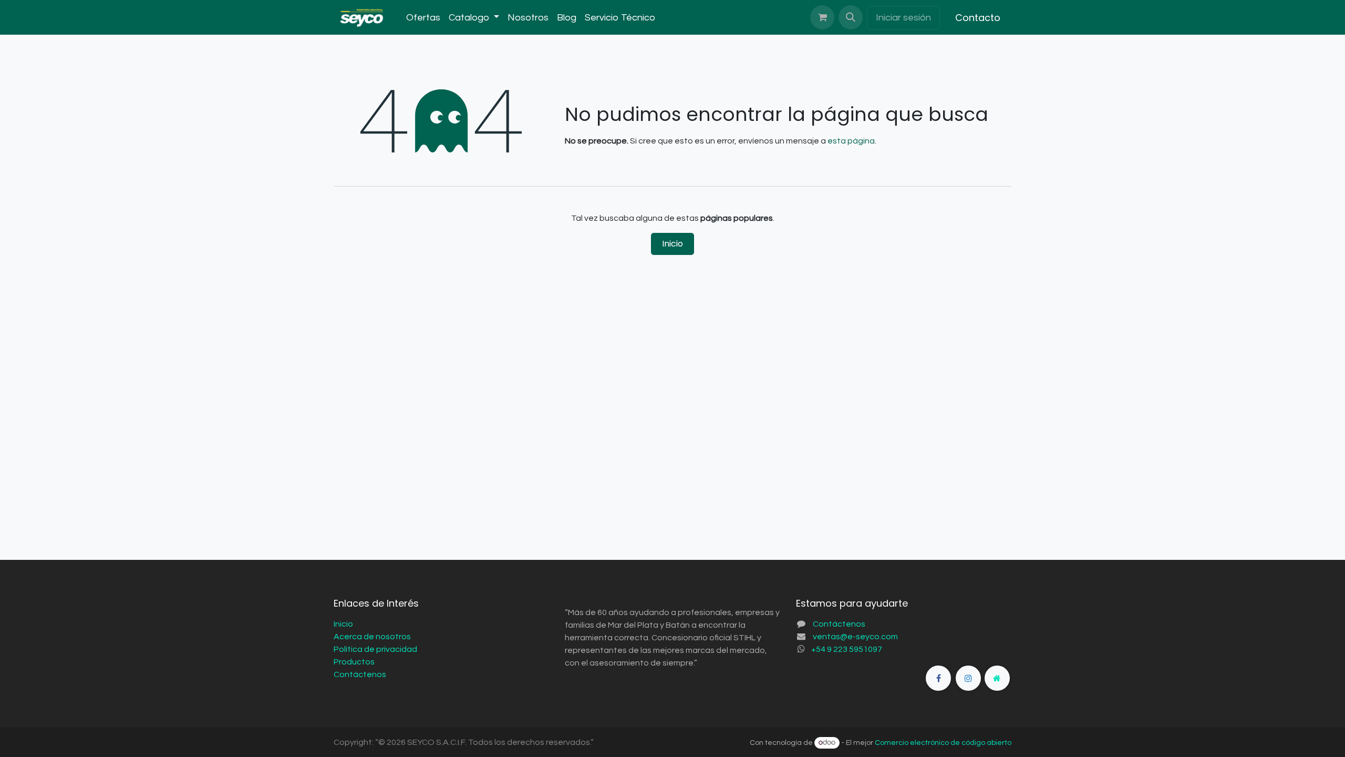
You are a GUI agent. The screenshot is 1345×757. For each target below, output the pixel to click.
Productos (354, 662)
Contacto (977, 17)
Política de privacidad (375, 649)
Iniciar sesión (903, 18)
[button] (851, 17)
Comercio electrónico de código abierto (943, 742)
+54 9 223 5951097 (846, 649)
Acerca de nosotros (372, 636)
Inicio (672, 244)
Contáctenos (360, 674)
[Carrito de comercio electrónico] (822, 17)
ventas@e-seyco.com (855, 636)
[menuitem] (423, 17)
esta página (851, 141)
